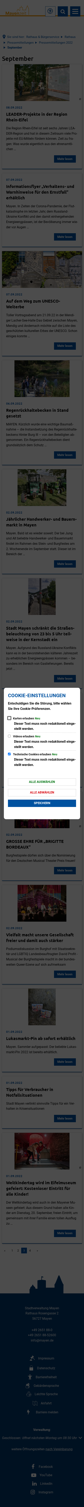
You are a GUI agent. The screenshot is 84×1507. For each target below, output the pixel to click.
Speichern (42, 803)
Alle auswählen (42, 782)
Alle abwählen (42, 792)
